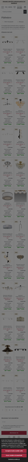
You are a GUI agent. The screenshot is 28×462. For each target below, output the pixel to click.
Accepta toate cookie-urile (14, 451)
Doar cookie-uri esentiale (14, 455)
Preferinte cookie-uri (14, 459)
